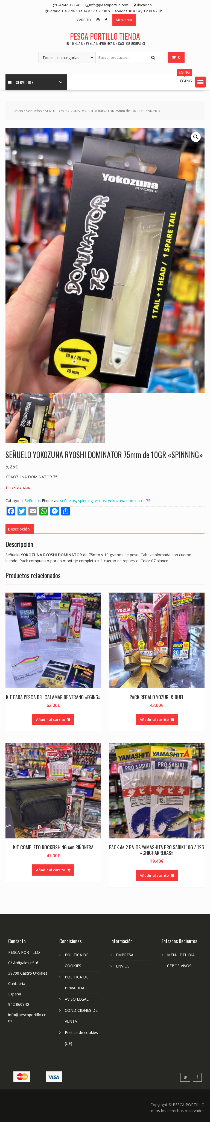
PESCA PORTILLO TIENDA (105, 36)
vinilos (100, 500)
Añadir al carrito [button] (50, 719)
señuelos (68, 500)
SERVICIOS (25, 82)
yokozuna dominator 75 (129, 500)
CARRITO (84, 19)
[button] (200, 82)
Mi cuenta (124, 19)
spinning (85, 500)
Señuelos (34, 110)
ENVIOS (123, 966)
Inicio (18, 110)
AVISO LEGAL (77, 999)
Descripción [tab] (19, 529)
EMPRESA (124, 954)
